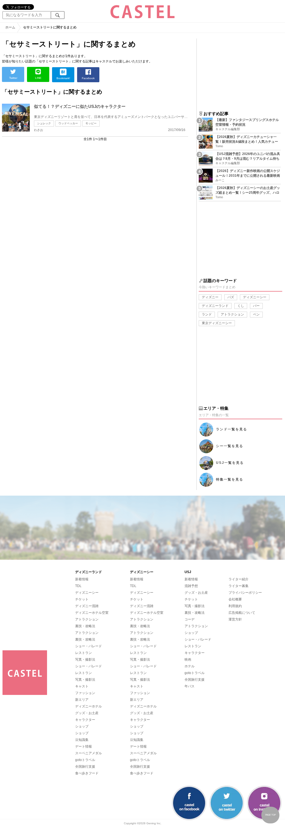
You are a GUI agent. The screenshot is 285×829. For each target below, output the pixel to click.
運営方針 (235, 619)
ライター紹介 (239, 579)
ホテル (190, 666)
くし (240, 306)
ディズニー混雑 (87, 606)
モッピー (91, 123)
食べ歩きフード (87, 773)
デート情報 (83, 746)
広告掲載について (242, 613)
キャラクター (85, 720)
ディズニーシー (254, 297)
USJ (230, 463)
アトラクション (232, 314)
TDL (78, 586)
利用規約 (235, 606)
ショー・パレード (88, 646)
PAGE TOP (270, 815)
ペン (256, 314)
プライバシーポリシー (245, 593)
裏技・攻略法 (85, 626)
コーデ (190, 619)
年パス (190, 686)
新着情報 (82, 579)
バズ (230, 297)
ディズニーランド (215, 306)
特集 (229, 479)
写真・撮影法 (85, 659)
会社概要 (235, 599)
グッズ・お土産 (87, 713)
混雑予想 (191, 586)
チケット (82, 599)
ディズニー (210, 297)
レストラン (83, 653)
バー (256, 306)
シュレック (44, 123)
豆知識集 (82, 740)
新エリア (82, 700)
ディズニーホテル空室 (92, 613)
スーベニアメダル (88, 753)
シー (229, 446)
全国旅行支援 (85, 767)
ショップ (82, 726)
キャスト (82, 686)
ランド (207, 314)
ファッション (85, 693)
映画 (188, 659)
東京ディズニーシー (217, 323)
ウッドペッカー (68, 123)
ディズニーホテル (88, 706)
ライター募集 (239, 586)
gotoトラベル (85, 760)
